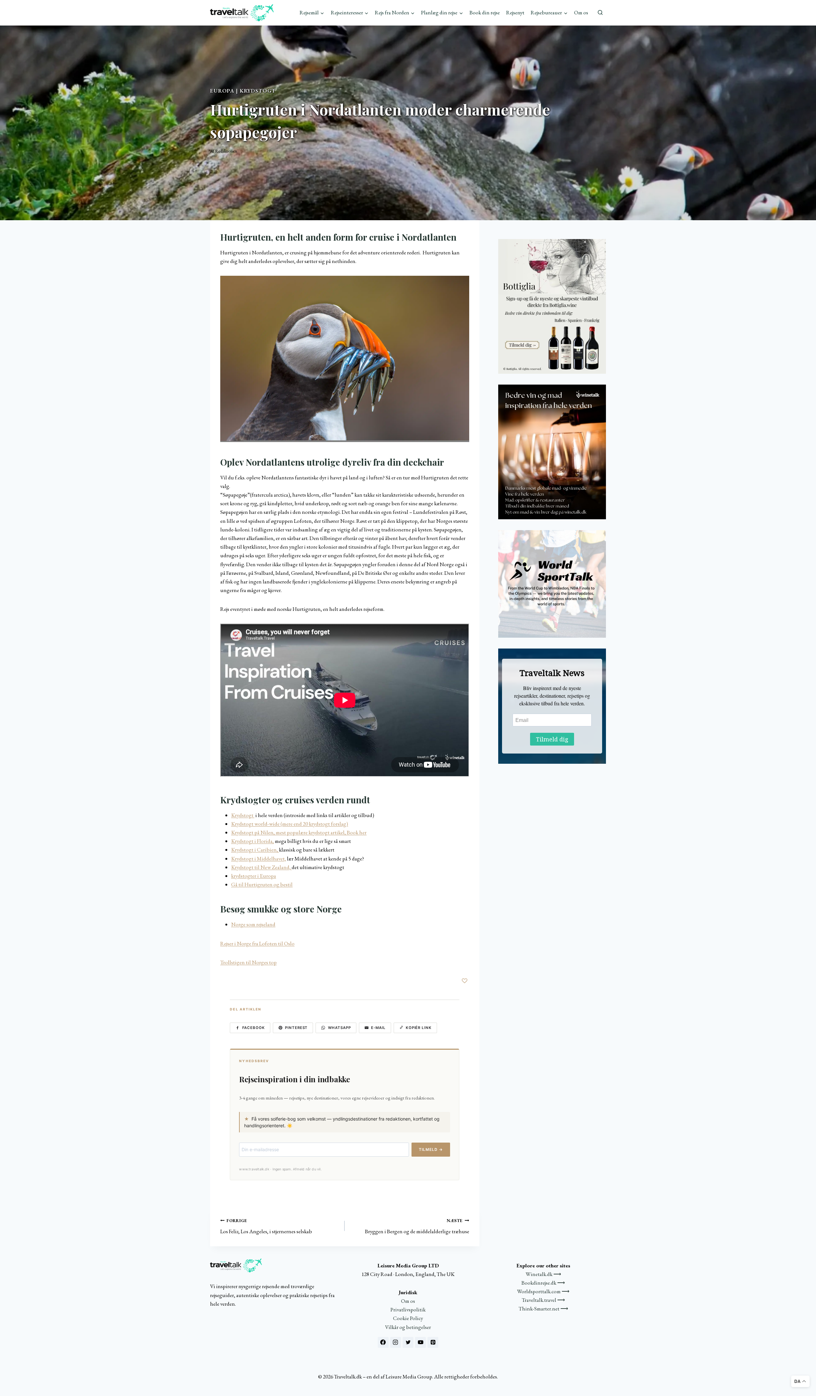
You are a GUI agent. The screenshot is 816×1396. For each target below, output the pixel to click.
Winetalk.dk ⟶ (543, 1274)
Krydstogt (258, 90)
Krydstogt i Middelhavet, (258, 858)
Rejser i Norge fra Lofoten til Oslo (257, 943)
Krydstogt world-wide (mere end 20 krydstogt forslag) (289, 823)
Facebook (253, 1027)
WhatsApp (339, 1027)
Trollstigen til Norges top (248, 962)
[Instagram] (395, 1342)
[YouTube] (420, 1342)
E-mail (378, 1027)
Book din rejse (485, 12)
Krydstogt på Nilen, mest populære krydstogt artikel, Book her (299, 832)
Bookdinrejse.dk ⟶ (543, 1282)
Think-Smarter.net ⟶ (543, 1308)
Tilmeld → (431, 1149)
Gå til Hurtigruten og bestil (262, 884)
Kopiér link (419, 1027)
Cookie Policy (408, 1318)
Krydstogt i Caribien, (255, 849)
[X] (408, 1342)
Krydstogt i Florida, (252, 840)
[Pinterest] (432, 1342)
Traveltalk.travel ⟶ (543, 1299)
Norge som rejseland (253, 924)
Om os (581, 12)
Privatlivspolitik (408, 1309)
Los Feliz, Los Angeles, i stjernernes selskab (266, 1226)
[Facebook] (383, 1342)
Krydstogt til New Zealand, (261, 867)
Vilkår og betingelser (408, 1327)
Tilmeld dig (552, 739)
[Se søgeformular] (600, 13)
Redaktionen (226, 151)
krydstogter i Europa (253, 875)
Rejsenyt (515, 12)
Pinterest (296, 1027)
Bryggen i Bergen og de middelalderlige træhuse (417, 1226)
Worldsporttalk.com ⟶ (543, 1291)
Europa (222, 90)
